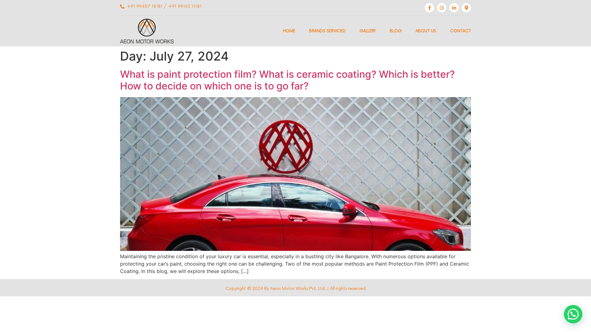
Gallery (368, 31)
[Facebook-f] (429, 7)
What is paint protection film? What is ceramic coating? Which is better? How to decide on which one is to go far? (287, 80)
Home (289, 31)
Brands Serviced (327, 31)
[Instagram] (441, 7)
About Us (426, 31)
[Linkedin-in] (454, 7)
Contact (460, 31)
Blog (396, 31)
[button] (573, 314)
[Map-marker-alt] (466, 7)
